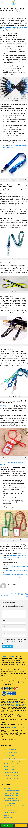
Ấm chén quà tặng (10, 755)
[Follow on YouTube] (17, 688)
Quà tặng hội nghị (10, 767)
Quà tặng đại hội (9, 769)
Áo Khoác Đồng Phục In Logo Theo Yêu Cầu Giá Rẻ (21, 594)
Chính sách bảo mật (10, 798)
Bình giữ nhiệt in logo (11, 752)
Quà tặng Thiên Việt (6, 405)
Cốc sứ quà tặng (9, 758)
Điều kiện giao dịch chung (12, 790)
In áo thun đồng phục (11, 775)
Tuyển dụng (8, 817)
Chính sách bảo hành (11, 810)
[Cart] (26, 2)
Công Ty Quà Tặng (7, 679)
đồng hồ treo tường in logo (10, 705)
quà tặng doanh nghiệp (12, 702)
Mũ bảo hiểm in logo (10, 749)
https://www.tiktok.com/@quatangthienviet (15, 574)
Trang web (4, 633)
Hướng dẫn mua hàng (11, 793)
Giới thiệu (7, 788)
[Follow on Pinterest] (14, 688)
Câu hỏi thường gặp (10, 812)
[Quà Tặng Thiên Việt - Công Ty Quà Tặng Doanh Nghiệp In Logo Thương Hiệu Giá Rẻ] (14, 2)
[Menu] (2, 2)
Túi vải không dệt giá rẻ (11, 778)
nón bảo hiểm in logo (19, 704)
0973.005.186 (21, 826)
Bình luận (4, 609)
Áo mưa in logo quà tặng (12, 761)
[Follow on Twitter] (7, 688)
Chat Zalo (7, 826)
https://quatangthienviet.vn (16, 727)
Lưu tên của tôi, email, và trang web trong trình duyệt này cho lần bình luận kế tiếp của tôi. (14, 641)
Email (3, 627)
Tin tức (2, 7)
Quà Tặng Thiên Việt (8, 656)
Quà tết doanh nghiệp (11, 772)
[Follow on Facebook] (2, 688)
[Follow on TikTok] (5, 688)
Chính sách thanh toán (11, 795)
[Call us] (12, 688)
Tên (3, 620)
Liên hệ (6, 815)
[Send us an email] (9, 688)
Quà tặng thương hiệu (11, 764)
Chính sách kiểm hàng (11, 803)
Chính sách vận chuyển (11, 800)
